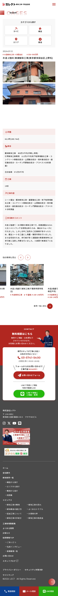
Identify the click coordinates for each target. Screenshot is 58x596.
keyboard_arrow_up (51, 582)
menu (54, 4)
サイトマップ (8, 575)
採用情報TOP (8, 538)
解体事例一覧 (8, 477)
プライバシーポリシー (12, 570)
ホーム (5, 468)
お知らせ (6, 533)
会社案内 (6, 473)
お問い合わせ (8, 556)
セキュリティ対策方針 (34, 570)
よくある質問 (8, 528)
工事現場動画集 (9, 523)
